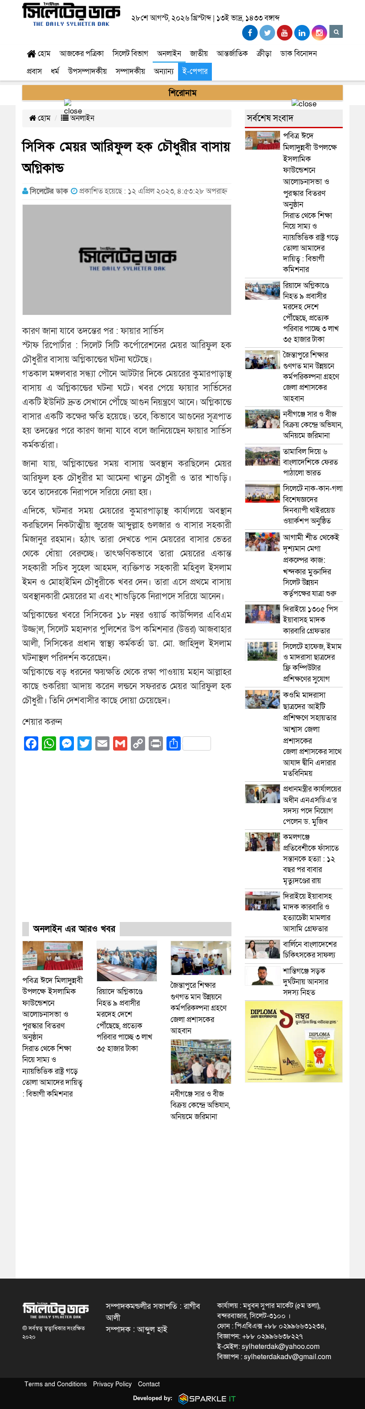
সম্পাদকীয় (130, 71)
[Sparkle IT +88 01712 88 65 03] (205, 1398)
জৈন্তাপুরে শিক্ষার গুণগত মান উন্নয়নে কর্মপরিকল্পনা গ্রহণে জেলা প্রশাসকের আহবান (198, 1008)
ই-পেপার (194, 71)
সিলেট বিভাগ (130, 54)
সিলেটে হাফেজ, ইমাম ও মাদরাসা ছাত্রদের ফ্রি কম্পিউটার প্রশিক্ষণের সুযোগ (312, 663)
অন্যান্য (164, 71)
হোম (43, 54)
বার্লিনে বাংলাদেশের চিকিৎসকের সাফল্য (310, 949)
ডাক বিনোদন (298, 54)
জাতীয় (199, 54)
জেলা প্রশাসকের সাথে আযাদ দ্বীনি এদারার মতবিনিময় (312, 734)
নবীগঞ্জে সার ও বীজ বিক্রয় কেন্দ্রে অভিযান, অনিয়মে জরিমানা (200, 1105)
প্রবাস (34, 71)
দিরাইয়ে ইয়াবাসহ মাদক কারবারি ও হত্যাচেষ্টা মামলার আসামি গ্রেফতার (307, 912)
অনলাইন (169, 54)
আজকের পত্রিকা (82, 54)
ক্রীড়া (264, 54)
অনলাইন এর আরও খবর (74, 929)
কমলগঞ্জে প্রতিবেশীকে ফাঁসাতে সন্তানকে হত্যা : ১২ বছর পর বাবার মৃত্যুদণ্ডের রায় (311, 858)
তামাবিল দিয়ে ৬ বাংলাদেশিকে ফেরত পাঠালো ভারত (310, 463)
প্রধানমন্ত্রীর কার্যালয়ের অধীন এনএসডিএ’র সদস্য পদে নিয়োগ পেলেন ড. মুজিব (312, 805)
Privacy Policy (112, 1384)
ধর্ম (55, 71)
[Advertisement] (127, 844)
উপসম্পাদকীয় (87, 71)
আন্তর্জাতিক (232, 54)
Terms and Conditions (55, 1384)
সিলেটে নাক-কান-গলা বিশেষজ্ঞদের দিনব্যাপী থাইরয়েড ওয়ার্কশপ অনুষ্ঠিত (313, 504)
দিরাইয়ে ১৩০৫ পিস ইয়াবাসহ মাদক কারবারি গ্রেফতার (310, 620)
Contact (149, 1384)
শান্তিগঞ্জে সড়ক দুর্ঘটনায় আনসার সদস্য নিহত (305, 982)
